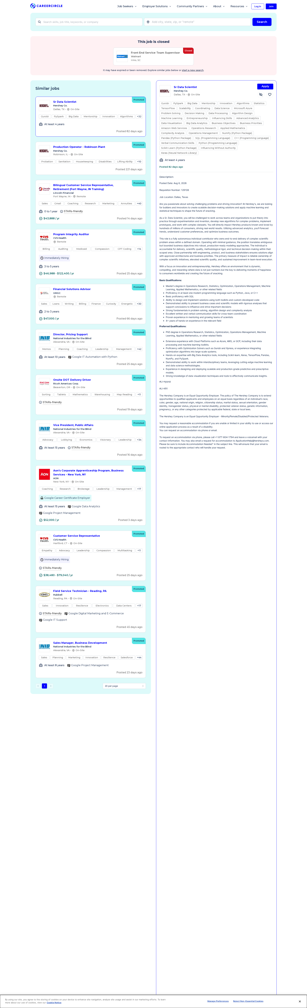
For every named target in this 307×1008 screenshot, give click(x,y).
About (217, 6)
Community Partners (190, 6)
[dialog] (153, 1001)
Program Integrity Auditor (71, 234)
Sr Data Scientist (64, 101)
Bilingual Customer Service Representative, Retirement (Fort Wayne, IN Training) (83, 187)
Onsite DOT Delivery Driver (72, 379)
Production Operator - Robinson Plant (79, 146)
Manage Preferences (218, 1001)
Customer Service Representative (76, 535)
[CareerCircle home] (46, 6)
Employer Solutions (155, 6)
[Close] (300, 1001)
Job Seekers (125, 6)
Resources (237, 6)
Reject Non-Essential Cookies (248, 1001)
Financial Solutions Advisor (72, 289)
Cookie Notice (54, 1002)
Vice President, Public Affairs (73, 425)
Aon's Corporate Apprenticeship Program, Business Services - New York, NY (88, 472)
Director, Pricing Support (70, 334)
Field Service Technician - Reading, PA (79, 591)
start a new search (193, 70)
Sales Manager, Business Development (80, 642)
